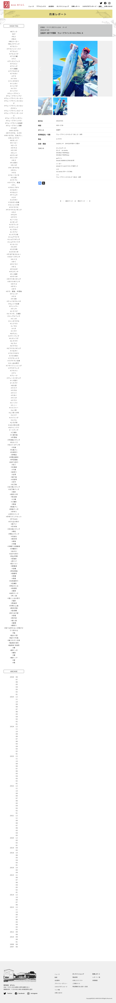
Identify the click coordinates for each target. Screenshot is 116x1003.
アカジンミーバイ (14, 49)
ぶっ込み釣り (14, 363)
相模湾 (14, 573)
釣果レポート (76, 6)
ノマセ (14, 326)
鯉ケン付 (14, 650)
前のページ (67, 201)
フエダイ (14, 351)
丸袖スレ (14, 450)
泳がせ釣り (14, 554)
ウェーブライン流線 (14, 125)
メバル (14, 420)
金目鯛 (14, 610)
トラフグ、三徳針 (14, 314)
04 (17, 687)
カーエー (14, 143)
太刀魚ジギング (14, 487)
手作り (14, 511)
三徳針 (14, 432)
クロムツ (14, 192)
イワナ (14, 88)
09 (17, 704)
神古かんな (14, 586)
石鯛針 (14, 583)
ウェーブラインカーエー (14, 98)
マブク (14, 400)
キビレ (14, 170)
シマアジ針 (14, 234)
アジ (14, 59)
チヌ (14, 296)
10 (17, 702)
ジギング (14, 222)
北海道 (14, 467)
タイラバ (14, 264)
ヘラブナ (14, 383)
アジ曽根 (14, 69)
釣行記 (14, 618)
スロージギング (14, 257)
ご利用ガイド (76, 983)
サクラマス (14, 207)
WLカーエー (14, 41)
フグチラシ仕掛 (14, 361)
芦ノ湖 (14, 596)
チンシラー (14, 306)
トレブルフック (14, 316)
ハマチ (14, 331)
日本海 (14, 526)
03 (17, 689)
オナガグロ (14, 130)
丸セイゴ (14, 442)
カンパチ (14, 158)
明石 (14, 531)
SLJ (14, 36)
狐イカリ (14, 563)
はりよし (14, 333)
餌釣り (14, 625)
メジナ (14, 415)
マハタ (14, 398)
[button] (40, 69)
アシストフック (14, 61)
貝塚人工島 (14, 606)
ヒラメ (14, 343)
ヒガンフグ (14, 338)
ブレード (14, 375)
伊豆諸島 (14, 459)
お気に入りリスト (77, 980)
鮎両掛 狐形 (14, 643)
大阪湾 (14, 479)
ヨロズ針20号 (14, 425)
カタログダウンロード (89, 6)
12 (17, 697)
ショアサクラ (14, 237)
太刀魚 (14, 484)
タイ (14, 262)
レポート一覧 (96, 977)
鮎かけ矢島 (14, 638)
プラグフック (14, 368)
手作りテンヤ (14, 514)
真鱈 (14, 578)
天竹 (14, 482)
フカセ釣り (14, 356)
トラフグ (14, 311)
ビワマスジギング (14, 348)
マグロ (14, 390)
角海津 (14, 603)
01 (17, 694)
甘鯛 (14, 568)
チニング (14, 294)
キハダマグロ (14, 168)
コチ (14, 197)
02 (17, 692)
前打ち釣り (14, 462)
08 (17, 677)
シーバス (14, 220)
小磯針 (14, 502)
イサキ (14, 78)
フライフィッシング (14, 365)
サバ (14, 212)
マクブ (14, 388)
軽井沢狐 (14, 608)
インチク (14, 91)
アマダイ (14, 73)
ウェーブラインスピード (14, 111)
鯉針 (14, 653)
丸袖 (14, 447)
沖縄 (14, 544)
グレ (14, 185)
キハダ (14, 165)
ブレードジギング (14, 378)
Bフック (14, 31)
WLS (14, 39)
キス (14, 160)
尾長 (14, 504)
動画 (100, 6)
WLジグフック (14, 44)
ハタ (14, 328)
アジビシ (14, 64)
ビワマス (14, 346)
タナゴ (14, 284)
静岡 (14, 623)
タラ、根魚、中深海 (14, 291)
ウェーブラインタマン (14, 118)
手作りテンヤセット (14, 516)
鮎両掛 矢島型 (14, 645)
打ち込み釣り (14, 521)
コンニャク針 (14, 205)
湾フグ (14, 561)
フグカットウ (14, 358)
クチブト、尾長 (14, 182)
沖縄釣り (14, 549)
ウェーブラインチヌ (14, 120)
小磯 (14, 499)
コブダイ (14, 200)
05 (17, 684)
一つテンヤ (14, 430)
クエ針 (14, 177)
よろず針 (14, 422)
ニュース (31, 6)
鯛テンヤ (14, 658)
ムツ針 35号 (14, 412)
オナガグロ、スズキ (14, 133)
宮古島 (14, 497)
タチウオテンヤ (14, 281)
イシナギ (14, 86)
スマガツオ (14, 252)
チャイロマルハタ (14, 301)
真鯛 (14, 576)
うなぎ (14, 128)
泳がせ (14, 551)
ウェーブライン (14, 93)
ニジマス (14, 323)
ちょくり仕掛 (14, 304)
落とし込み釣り (14, 598)
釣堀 (14, 615)
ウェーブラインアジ (14, 96)
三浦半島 (14, 435)
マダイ (14, 395)
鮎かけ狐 (14, 635)
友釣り (14, 472)
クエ (14, 172)
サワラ (14, 217)
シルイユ (14, 244)
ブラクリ (14, 370)
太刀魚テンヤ (14, 489)
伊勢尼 (14, 455)
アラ (14, 76)
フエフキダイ (14, 353)
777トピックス (41, 6)
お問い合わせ (108, 6)
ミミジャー (14, 408)
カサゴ (14, 148)
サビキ (14, 215)
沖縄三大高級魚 (14, 546)
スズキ (14, 247)
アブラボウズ (14, 71)
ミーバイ (14, 403)
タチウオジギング (14, 279)
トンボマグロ (14, 321)
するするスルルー (14, 254)
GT (14, 34)
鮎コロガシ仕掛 (14, 640)
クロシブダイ (14, 187)
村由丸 (14, 536)
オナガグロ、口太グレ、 (14, 135)
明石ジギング (14, 534)
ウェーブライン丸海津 (14, 123)
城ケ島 (14, 477)
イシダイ (14, 83)
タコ (14, 267)
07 (17, 679)
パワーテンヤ (14, 336)
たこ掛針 (14, 274)
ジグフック (14, 224)
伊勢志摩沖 (14, 457)
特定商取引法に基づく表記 (80, 986)
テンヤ (14, 309)
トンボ (14, 318)
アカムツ (14, 51)
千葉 (14, 469)
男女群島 (14, 571)
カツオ (14, 150)
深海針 (14, 559)
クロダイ (14, 190)
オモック (14, 140)
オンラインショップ (63, 6)
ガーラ (14, 145)
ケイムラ (14, 195)
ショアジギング (14, 239)
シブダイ (14, 229)
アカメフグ (14, 54)
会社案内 (51, 6)
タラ (14, 289)
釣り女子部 (14, 613)
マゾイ (14, 393)
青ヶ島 (14, 620)
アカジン (14, 46)
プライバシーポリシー (61, 983)
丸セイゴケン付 (14, 445)
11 (17, 699)
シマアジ (14, 232)
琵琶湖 (14, 566)
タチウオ (14, 276)
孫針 (14, 492)
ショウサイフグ (14, 242)
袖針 (14, 601)
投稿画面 (95, 980)
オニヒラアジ (14, 138)
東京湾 (14, 539)
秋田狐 (14, 588)
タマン (14, 286)
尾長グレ (14, 507)
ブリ (14, 373)
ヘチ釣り (14, 380)
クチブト (14, 180)
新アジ (14, 524)
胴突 (14, 591)
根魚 (14, 541)
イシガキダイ (14, 81)
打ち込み (14, 519)
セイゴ (14, 259)
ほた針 (14, 385)
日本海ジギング (14, 529)
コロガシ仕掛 (14, 202)
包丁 (14, 464)
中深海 (14, 437)
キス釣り (14, 163)
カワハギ (14, 155)
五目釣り (14, 452)
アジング (14, 66)
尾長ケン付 (14, 509)
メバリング (14, 417)
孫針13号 (14, 494)
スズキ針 (14, 249)
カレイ (14, 153)
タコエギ (14, 269)
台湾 (14, 474)
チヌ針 (14, 299)
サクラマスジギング (14, 210)
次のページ (83, 201)
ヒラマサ (14, 341)
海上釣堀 (14, 556)
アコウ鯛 (14, 56)
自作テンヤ (14, 593)
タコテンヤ (14, 271)
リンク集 (57, 990)
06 (17, 682)
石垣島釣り (14, 581)
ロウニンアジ (14, 427)
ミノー (14, 405)
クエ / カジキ (14, 175)
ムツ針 (14, 410)
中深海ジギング (14, 440)
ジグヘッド (14, 227)
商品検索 (75, 977)
